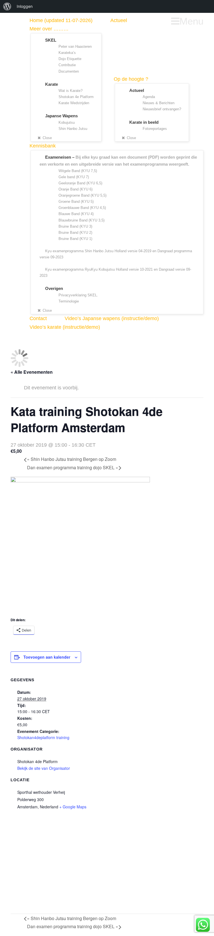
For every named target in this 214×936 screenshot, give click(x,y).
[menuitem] (7, 6)
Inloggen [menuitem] (25, 6)
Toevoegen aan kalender (46, 657)
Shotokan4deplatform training (43, 737)
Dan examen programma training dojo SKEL (72, 467)
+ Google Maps (72, 806)
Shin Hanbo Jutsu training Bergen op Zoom (71, 459)
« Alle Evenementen (32, 372)
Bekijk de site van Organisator (43, 768)
